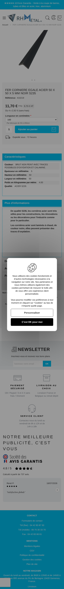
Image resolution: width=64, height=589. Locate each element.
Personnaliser (32, 312)
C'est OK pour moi (32, 322)
